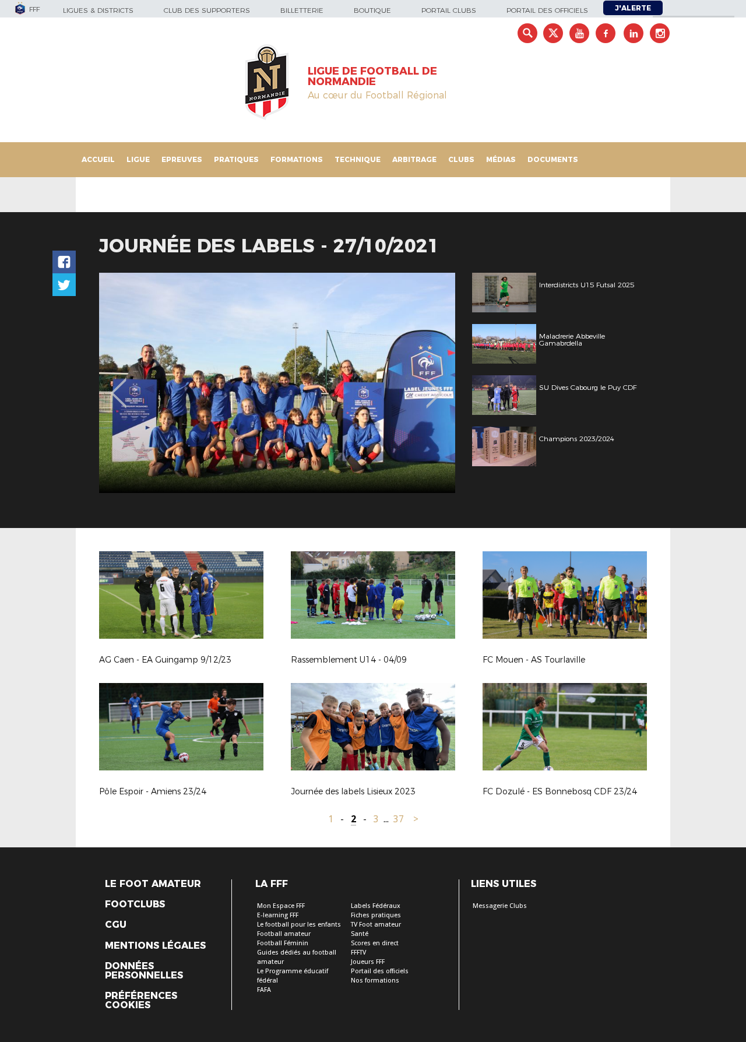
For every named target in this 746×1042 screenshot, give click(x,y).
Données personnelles (144, 971)
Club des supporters (207, 10)
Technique (358, 159)
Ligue (138, 159)
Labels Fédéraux (375, 906)
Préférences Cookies (141, 1000)
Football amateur (284, 934)
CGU (115, 925)
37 (398, 819)
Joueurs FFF (368, 962)
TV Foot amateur (376, 924)
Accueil (98, 159)
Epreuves (181, 159)
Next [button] (434, 385)
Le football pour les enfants (299, 924)
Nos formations (375, 980)
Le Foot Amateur (153, 884)
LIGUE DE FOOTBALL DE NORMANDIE (372, 76)
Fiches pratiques (376, 915)
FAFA (264, 990)
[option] (277, 383)
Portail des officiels (547, 10)
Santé (359, 934)
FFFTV (358, 952)
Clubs (461, 159)
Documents (552, 159)
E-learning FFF (277, 915)
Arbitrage (414, 159)
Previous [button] (118, 385)
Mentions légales (155, 946)
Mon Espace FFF (281, 906)
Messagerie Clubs (500, 906)
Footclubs (135, 904)
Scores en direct (375, 943)
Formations (296, 159)
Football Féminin (282, 943)
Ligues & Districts (98, 10)
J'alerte (633, 7)
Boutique (372, 10)
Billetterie (301, 10)
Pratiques (236, 159)
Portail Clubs (448, 10)
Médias (501, 159)
